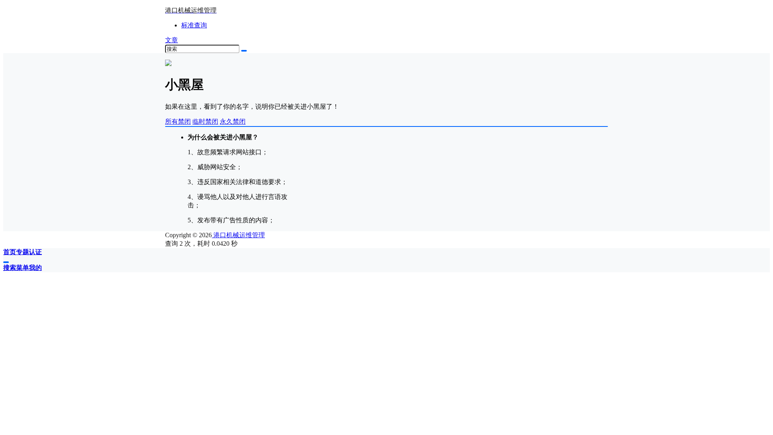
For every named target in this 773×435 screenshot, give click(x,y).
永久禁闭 (233, 121)
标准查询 (194, 25)
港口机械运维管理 (238, 235)
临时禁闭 (205, 121)
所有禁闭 (178, 121)
